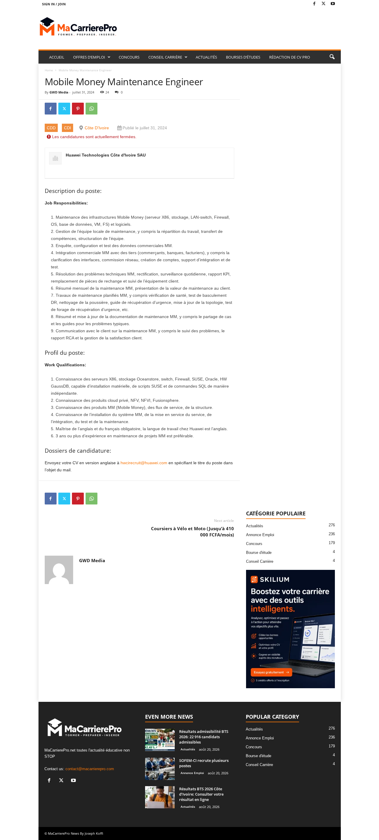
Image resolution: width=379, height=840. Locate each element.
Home (49, 70)
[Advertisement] (233, 27)
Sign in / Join (54, 4)
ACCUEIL (56, 57)
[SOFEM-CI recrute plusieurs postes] (160, 769)
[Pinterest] (78, 109)
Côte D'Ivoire (97, 127)
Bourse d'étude (259, 552)
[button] (331, 57)
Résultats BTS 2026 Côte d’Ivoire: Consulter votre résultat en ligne (201, 794)
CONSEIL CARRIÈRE (165, 57)
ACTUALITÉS (206, 57)
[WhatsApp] (91, 109)
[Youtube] (332, 4)
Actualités (254, 526)
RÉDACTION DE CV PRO (289, 57)
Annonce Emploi (260, 535)
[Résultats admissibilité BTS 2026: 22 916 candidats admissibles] (160, 740)
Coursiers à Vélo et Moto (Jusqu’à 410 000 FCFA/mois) (192, 531)
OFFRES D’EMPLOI (89, 57)
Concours (254, 543)
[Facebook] (314, 4)
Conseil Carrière (259, 561)
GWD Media (58, 92)
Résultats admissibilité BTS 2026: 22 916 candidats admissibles (203, 737)
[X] (323, 4)
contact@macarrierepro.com (89, 769)
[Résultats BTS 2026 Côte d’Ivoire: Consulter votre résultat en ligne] (160, 797)
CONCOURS (129, 57)
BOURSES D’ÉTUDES (243, 57)
